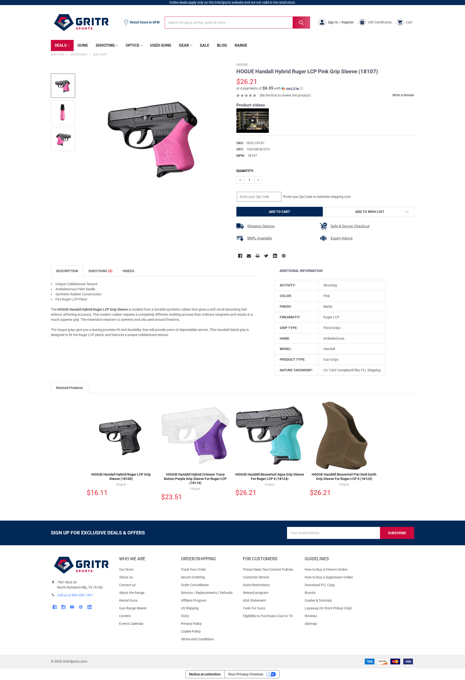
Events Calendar (131, 624)
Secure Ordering (193, 577)
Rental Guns (128, 600)
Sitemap (311, 624)
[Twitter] (266, 256)
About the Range (131, 593)
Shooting (105, 45)
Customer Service (256, 577)
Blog (222, 45)
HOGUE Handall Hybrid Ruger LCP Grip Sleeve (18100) (121, 476)
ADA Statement (254, 600)
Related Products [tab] (69, 388)
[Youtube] (72, 607)
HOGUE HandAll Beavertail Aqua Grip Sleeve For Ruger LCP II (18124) (269, 476)
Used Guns (160, 45)
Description (67, 271)
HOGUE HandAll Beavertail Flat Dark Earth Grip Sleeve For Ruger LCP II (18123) (344, 476)
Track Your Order (193, 569)
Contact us (127, 585)
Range (241, 45)
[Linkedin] (275, 256)
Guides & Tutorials (318, 600)
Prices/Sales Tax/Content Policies (268, 569)
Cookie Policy (208, 631)
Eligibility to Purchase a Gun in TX (268, 616)
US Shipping (190, 608)
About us (126, 577)
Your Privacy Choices (245, 674)
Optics (132, 45)
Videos (128, 271)
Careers (125, 616)
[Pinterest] (283, 256)
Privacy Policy (208, 623)
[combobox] (237, 22)
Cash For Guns (254, 608)
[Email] (249, 256)
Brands (310, 593)
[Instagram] (63, 607)
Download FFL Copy (320, 585)
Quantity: (245, 171)
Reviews (311, 616)
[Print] (257, 256)
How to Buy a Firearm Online (326, 569)
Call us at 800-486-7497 (75, 595)
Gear (184, 45)
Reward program (255, 593)
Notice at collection (205, 674)
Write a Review (403, 95)
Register (347, 22)
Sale (204, 45)
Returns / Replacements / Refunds (206, 593)
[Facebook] (240, 256)
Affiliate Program (193, 600)
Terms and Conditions (208, 639)
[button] (269, 88)
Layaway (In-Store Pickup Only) (328, 608)
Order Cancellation (195, 585)
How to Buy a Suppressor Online (329, 577)
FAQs (185, 616)
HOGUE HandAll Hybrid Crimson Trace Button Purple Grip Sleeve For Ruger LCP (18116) (195, 478)
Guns (83, 45)
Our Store (126, 569)
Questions (100, 271)
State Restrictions (256, 585)
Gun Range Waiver (133, 608)
